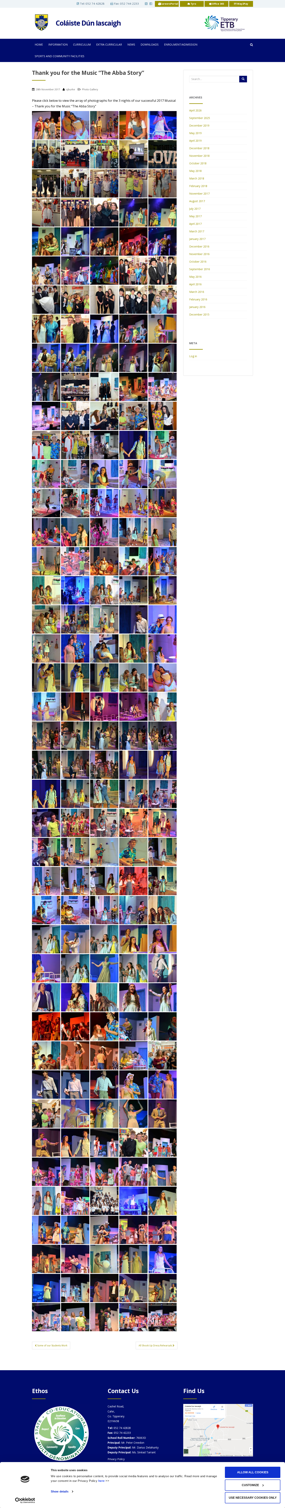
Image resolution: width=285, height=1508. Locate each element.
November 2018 (199, 156)
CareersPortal (169, 3)
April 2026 (195, 110)
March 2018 (196, 178)
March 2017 (196, 231)
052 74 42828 (95, 3)
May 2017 (195, 216)
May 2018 (195, 171)
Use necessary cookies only (253, 1497)
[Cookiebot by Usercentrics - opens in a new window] (25, 1500)
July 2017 (194, 208)
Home (39, 44)
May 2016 (195, 276)
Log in (193, 356)
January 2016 (197, 307)
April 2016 (195, 284)
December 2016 (199, 246)
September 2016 (199, 269)
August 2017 (197, 201)
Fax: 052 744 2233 (126, 3)
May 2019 (195, 133)
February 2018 (198, 186)
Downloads (150, 44)
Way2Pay (242, 3)
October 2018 (197, 163)
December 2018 (199, 148)
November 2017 (199, 193)
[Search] (243, 79)
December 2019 (199, 125)
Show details (59, 1491)
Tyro (193, 3)
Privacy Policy (116, 1459)
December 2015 (199, 314)
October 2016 (197, 261)
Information (58, 44)
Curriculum (82, 44)
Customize (250, 1485)
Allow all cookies (252, 1472)
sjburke (70, 89)
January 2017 (197, 239)
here (101, 1480)
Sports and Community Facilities (59, 56)
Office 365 (217, 3)
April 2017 (195, 224)
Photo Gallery (90, 89)
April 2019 (195, 140)
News (131, 44)
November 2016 (199, 254)
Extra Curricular (109, 44)
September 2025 (199, 118)
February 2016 (198, 299)
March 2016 (196, 292)
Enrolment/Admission (180, 44)
